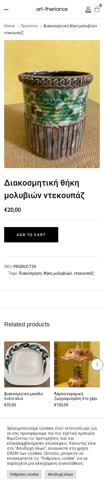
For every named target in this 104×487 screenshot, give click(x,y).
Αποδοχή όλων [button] (60, 474)
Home (9, 26)
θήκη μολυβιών (58, 273)
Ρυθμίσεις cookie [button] (24, 474)
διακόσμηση (30, 273)
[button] (6, 9)
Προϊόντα (29, 26)
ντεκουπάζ (84, 273)
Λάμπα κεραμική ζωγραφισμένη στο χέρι (75, 396)
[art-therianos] (52, 8)
